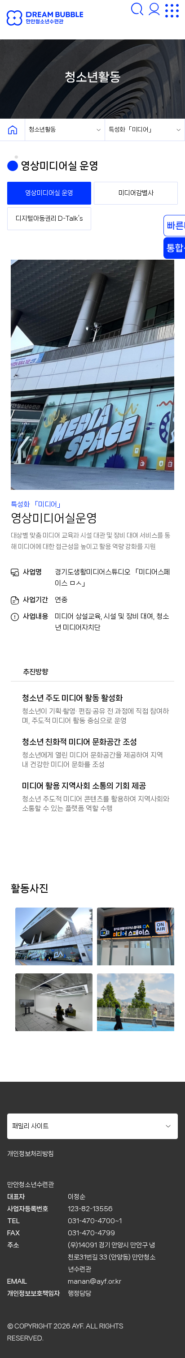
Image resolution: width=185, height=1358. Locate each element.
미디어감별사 (136, 193)
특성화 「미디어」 (131, 129)
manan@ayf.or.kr (94, 1281)
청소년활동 (42, 129)
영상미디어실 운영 (49, 193)
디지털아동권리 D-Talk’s (49, 218)
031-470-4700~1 (95, 1221)
